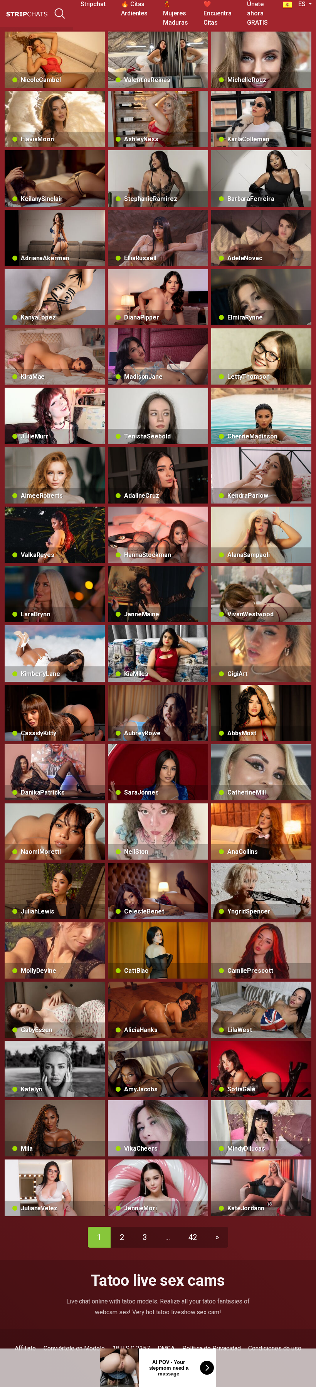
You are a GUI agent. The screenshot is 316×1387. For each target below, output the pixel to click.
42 (192, 1237)
